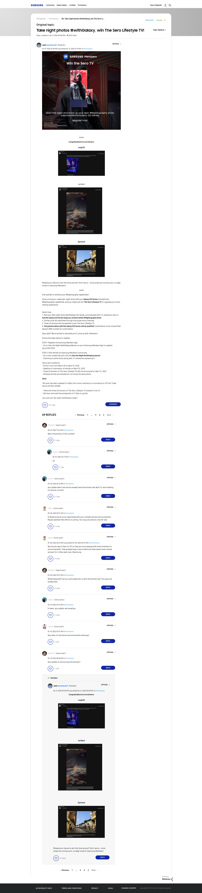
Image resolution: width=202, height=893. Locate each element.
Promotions (82, 5)
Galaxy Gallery (62, 5)
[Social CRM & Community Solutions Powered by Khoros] (167, 878)
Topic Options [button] (158, 30)
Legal (110, 888)
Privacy (94, 888)
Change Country (128, 888)
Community (50, 5)
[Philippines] (37, 5)
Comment (113, 404)
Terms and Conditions (72, 888)
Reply (108, 440)
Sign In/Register (156, 5)
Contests (72, 5)
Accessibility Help (44, 888)
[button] (117, 44)
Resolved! (150, 20)
